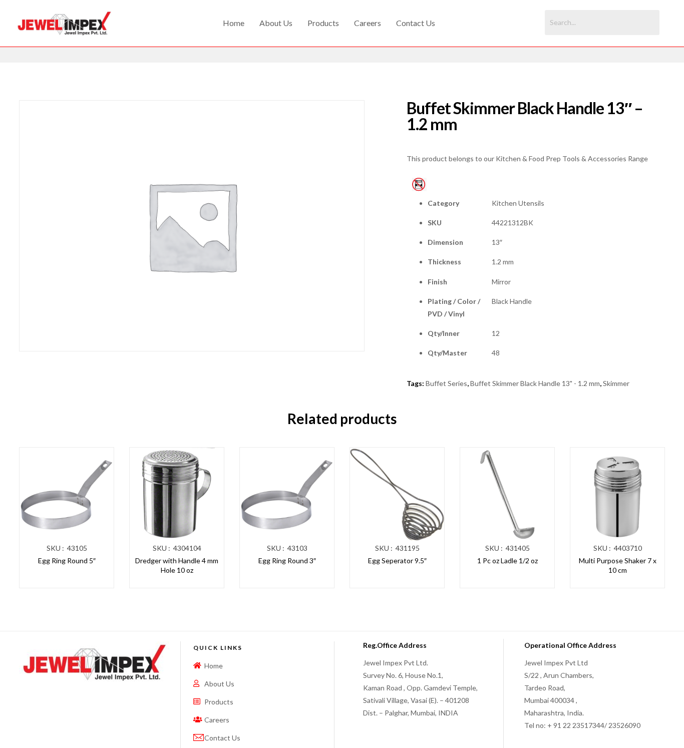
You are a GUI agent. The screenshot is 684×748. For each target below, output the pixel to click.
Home (233, 23)
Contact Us (415, 23)
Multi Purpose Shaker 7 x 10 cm (617, 565)
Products (323, 23)
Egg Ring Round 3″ (287, 560)
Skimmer (616, 383)
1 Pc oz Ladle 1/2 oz (507, 560)
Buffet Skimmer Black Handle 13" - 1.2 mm (535, 383)
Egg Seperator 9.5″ (397, 560)
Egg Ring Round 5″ (67, 560)
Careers (367, 23)
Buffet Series (446, 383)
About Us (275, 23)
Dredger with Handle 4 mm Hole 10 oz (176, 565)
